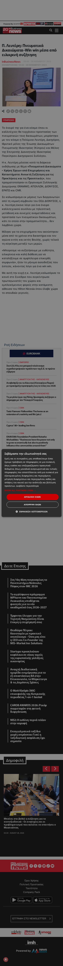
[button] (32, 490)
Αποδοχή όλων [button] (32, 497)
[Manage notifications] (5, 959)
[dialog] (32, 483)
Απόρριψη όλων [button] (32, 504)
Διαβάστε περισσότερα (27, 485)
